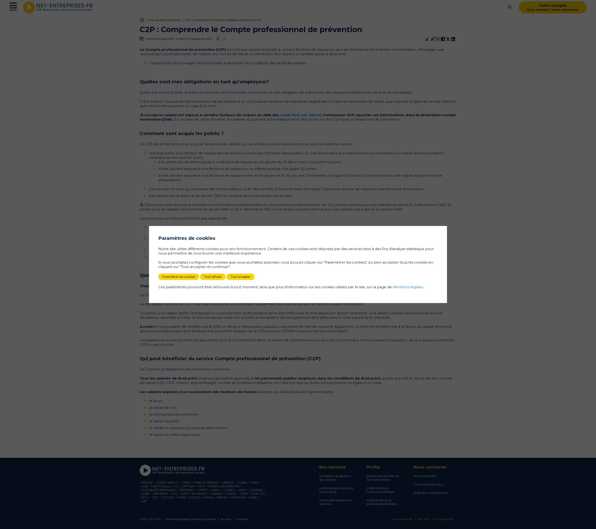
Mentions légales (408, 287)
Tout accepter (240, 276)
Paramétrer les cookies (178, 276)
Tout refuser (213, 276)
